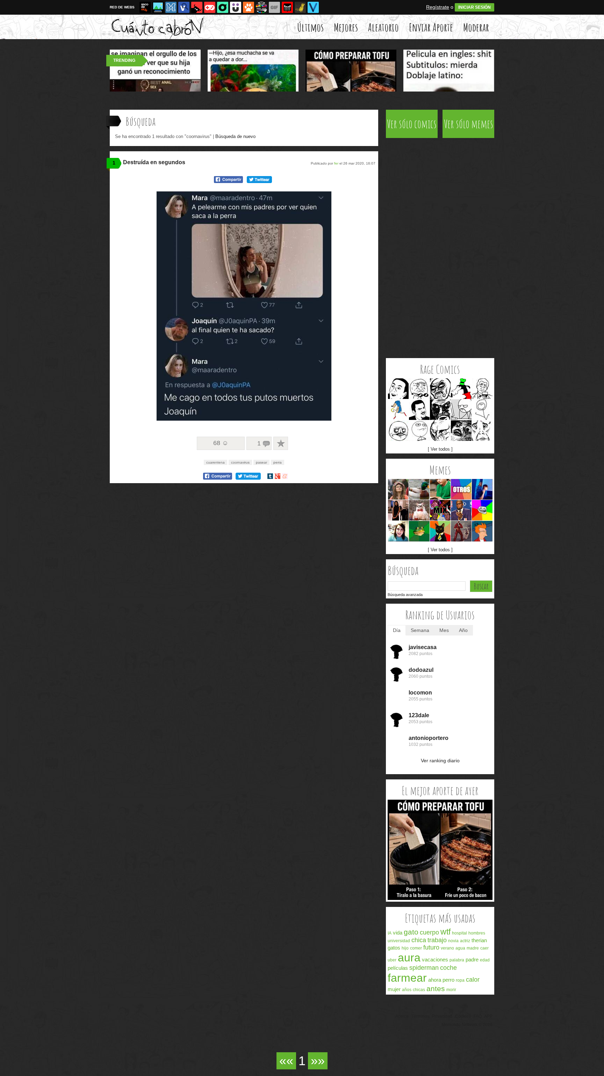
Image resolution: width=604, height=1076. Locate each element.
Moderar (476, 27)
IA (389, 933)
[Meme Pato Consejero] (419, 489)
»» (318, 1061)
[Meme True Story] (482, 388)
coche (448, 967)
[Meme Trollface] (482, 510)
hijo (405, 948)
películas (398, 968)
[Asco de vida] (145, 7)
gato (411, 932)
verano (447, 948)
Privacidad (442, 1016)
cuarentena (215, 462)
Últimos (310, 27)
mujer (394, 989)
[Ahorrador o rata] (300, 7)
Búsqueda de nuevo (235, 136)
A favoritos (280, 443)
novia (453, 940)
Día (397, 630)
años (406, 989)
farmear (407, 978)
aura (409, 957)
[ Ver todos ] (440, 449)
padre (472, 959)
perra (277, 462)
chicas (419, 989)
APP (488, 1016)
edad (485, 960)
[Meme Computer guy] (461, 409)
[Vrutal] (209, 7)
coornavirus (240, 462)
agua (460, 948)
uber (392, 960)
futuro (431, 947)
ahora (434, 980)
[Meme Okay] (482, 430)
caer (484, 948)
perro (448, 980)
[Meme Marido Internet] (482, 489)
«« (286, 1061)
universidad (399, 940)
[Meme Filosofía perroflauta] (398, 489)
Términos (420, 1016)
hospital (459, 933)
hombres (476, 933)
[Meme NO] (440, 430)
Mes (444, 630)
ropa (460, 980)
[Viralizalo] (313, 7)
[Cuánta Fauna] (248, 7)
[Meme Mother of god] (419, 388)
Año (463, 630)
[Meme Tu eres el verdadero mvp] (461, 510)
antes (435, 988)
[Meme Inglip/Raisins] (461, 430)
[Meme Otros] (461, 489)
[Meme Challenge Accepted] (419, 430)
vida (397, 933)
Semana (420, 630)
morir (451, 989)
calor (473, 979)
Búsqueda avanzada (405, 594)
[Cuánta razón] (158, 7)
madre (473, 948)
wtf (445, 931)
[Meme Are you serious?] (419, 409)
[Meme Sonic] (398, 409)
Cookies (463, 1016)
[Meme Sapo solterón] (419, 531)
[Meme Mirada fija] (440, 409)
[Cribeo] (222, 7)
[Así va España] (196, 7)
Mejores (346, 27)
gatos (394, 948)
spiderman (424, 967)
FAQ (478, 1016)
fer (336, 163)
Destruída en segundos (154, 162)
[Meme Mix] (440, 510)
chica (418, 940)
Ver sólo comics (412, 124)
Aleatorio (383, 27)
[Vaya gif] (274, 7)
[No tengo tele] (261, 7)
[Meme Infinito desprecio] (440, 388)
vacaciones (435, 959)
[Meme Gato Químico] (419, 510)
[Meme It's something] (482, 409)
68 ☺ (220, 442)
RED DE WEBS (122, 7)
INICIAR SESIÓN (474, 7)
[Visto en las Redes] (183, 7)
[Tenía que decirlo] (287, 7)
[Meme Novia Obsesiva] (398, 531)
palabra (457, 960)
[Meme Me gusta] (398, 430)
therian (479, 940)
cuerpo (429, 932)
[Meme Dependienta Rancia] (398, 510)
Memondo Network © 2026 (466, 1024)
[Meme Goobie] (461, 388)
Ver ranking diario (440, 760)
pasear (261, 462)
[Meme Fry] (482, 531)
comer (416, 948)
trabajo (437, 940)
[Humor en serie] (235, 7)
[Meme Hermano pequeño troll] (440, 489)
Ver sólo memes (468, 124)
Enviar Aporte (431, 27)
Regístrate (437, 7)
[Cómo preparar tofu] (440, 898)
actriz (465, 940)
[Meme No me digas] (398, 388)
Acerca (402, 1016)
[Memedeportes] (171, 7)
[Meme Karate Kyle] (461, 531)
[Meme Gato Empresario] (440, 531)
